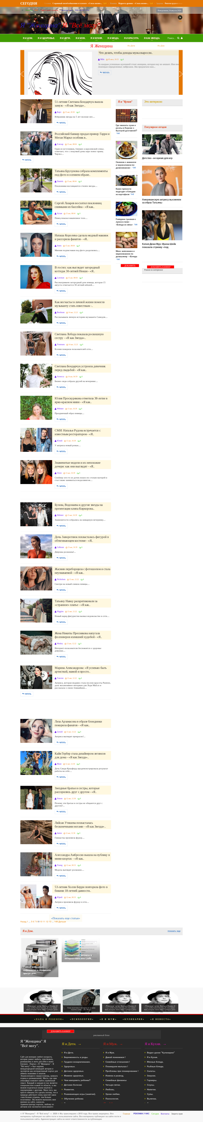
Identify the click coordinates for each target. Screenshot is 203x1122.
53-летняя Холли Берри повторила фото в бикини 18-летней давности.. (81, 888)
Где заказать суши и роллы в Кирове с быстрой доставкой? (126, 128)
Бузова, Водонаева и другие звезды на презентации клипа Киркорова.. (79, 506)
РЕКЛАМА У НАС (82, 10)
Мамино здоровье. (74, 1075)
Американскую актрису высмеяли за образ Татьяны (161, 201)
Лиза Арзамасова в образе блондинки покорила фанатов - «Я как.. (78, 723)
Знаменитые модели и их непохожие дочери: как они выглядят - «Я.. (77, 464)
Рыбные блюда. (155, 1066)
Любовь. (110, 1089)
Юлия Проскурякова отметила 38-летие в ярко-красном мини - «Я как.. (81, 400)
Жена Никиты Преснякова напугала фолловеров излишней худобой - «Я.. (78, 635)
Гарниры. (152, 1080)
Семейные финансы (116, 1080)
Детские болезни (73, 1084)
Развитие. (69, 1089)
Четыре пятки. (113, 1084)
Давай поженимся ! (116, 1057)
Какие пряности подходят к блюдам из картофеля (125, 191)
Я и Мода (161, 45)
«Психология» (82, 1019)
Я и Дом (131, 45)
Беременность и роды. (76, 1057)
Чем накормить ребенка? (77, 1080)
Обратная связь (67, 10)
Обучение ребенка (73, 1098)
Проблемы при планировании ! (122, 1070)
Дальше (62, 921)
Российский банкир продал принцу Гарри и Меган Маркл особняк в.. (82, 135)
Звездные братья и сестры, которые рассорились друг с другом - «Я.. (77, 790)
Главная (126, 1114)
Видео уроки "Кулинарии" (161, 1052)
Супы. (150, 1093)
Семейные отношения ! (118, 1061)
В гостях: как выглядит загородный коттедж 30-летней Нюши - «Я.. (77, 269)
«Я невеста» (160, 1019)
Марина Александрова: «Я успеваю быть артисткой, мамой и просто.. (81, 669)
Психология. (112, 1098)
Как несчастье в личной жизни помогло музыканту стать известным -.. (80, 304)
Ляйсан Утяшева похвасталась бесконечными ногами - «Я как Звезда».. (80, 824)
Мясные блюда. (155, 1061)
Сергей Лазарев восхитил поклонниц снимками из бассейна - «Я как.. (78, 205)
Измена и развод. (115, 1075)
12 (47, 921)
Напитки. (151, 1089)
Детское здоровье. (74, 1070)
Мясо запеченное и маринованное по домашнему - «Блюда (126, 253)
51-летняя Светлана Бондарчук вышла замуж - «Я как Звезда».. (79, 103)
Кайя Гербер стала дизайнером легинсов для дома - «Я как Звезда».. (80, 755)
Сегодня (155, 1114)
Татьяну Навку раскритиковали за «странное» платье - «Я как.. (76, 603)
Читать (106, 72)
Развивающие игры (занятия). (80, 1093)
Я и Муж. (110, 1052)
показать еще (174, 931)
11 (44, 921)
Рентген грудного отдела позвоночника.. (124, 53)
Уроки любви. (113, 1093)
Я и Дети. (69, 1052)
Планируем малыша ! (117, 1066)
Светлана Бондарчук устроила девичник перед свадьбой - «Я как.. (80, 368)
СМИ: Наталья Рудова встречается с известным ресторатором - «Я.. (77, 432)
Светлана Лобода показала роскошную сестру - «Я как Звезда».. (79, 336)
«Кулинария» (134, 1019)
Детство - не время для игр (157, 158)
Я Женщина (72, 45)
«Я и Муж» (108, 1019)
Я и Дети (101, 46)
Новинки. (71, 3)
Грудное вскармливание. (77, 1061)
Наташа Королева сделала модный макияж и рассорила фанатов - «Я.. (81, 237)
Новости (29, 10)
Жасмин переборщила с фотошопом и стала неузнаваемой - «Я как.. (82, 571)
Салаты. (151, 1070)
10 (41, 921)
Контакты (165, 1114)
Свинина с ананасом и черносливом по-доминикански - (126, 164)
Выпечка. (152, 1098)
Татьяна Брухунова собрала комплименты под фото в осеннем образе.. (81, 173)
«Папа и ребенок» (49, 1019)
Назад (23, 921)
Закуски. (151, 1075)
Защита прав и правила (49, 10)
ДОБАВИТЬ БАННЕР (129, 266)
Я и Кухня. (152, 1057)
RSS (36, 10)
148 (56, 921)
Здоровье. (174, 3)
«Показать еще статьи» (65, 918)
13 (50, 921)
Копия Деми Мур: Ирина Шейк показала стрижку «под (159, 245)
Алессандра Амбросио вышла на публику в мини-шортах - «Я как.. (82, 856)
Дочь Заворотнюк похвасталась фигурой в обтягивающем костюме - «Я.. (82, 538)
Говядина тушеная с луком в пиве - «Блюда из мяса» (126, 222)
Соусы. (151, 1084)
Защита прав (177, 1114)
